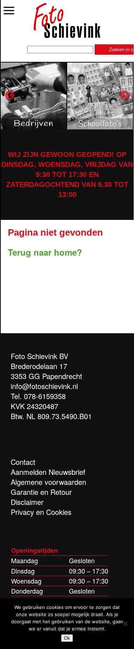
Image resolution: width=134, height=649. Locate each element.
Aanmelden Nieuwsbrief (48, 472)
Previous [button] (9, 95)
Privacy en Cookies (41, 512)
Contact (23, 462)
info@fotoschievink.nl (44, 386)
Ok (67, 638)
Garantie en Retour (41, 492)
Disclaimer (27, 502)
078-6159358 (45, 396)
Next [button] (124, 95)
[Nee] (125, 623)
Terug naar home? (45, 252)
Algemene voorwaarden (48, 482)
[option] (34, 96)
